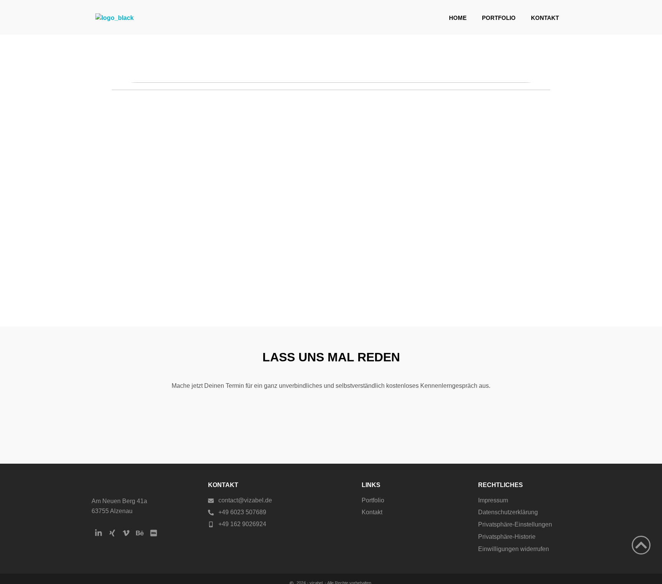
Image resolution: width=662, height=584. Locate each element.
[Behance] (140, 533)
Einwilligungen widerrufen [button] (513, 549)
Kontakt (545, 18)
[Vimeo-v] (126, 533)
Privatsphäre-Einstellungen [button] (515, 524)
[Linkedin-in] (98, 533)
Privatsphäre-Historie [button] (507, 536)
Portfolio (499, 18)
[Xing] (112, 533)
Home (458, 18)
